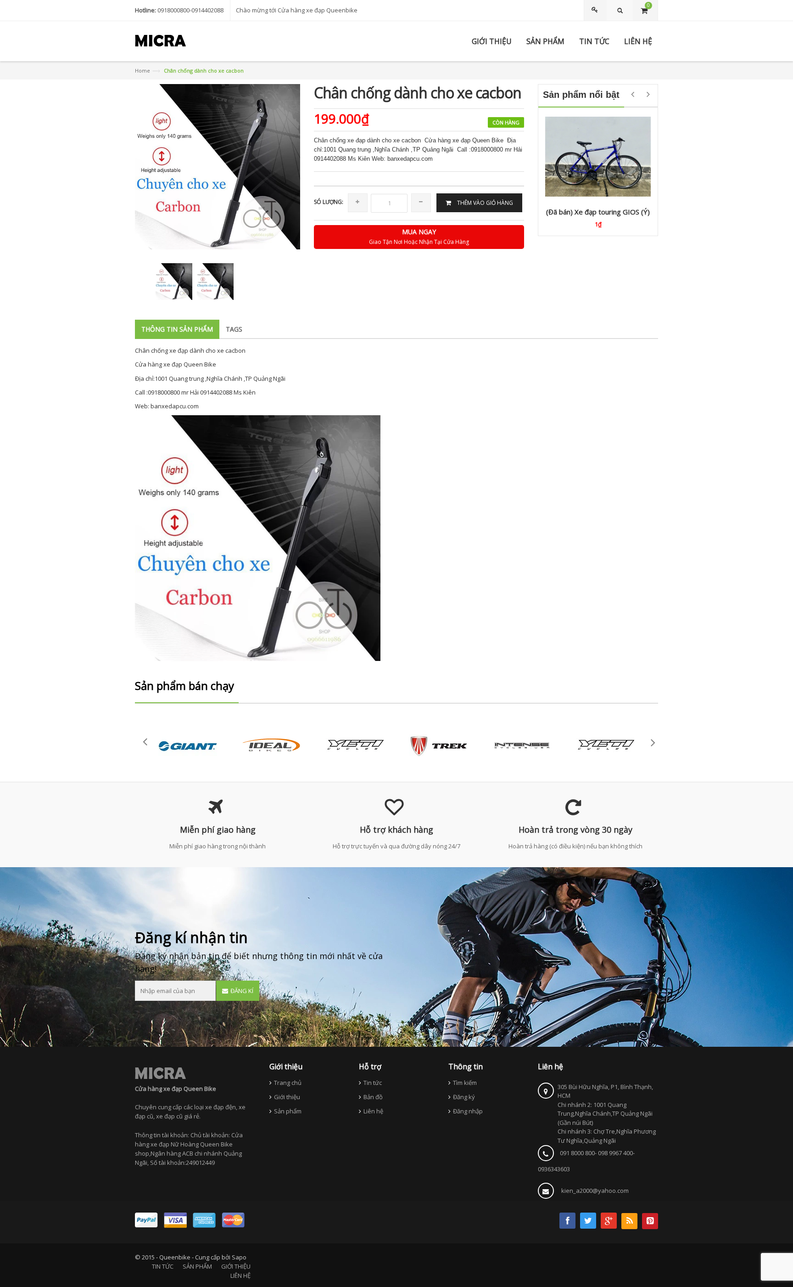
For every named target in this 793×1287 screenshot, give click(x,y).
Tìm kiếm (465, 1082)
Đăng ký (464, 1097)
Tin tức (372, 1082)
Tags (234, 329)
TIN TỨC (162, 1266)
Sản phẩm (288, 1111)
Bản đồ (373, 1097)
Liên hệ (373, 1111)
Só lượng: (328, 202)
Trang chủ (288, 1082)
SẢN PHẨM (197, 1266)
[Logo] (160, 1073)
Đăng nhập (468, 1111)
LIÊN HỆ (240, 1275)
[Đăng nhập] (596, 10)
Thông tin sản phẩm (177, 329)
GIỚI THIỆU (236, 1266)
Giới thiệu (287, 1097)
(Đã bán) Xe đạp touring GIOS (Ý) (598, 211)
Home (142, 70)
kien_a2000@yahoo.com (595, 1190)
